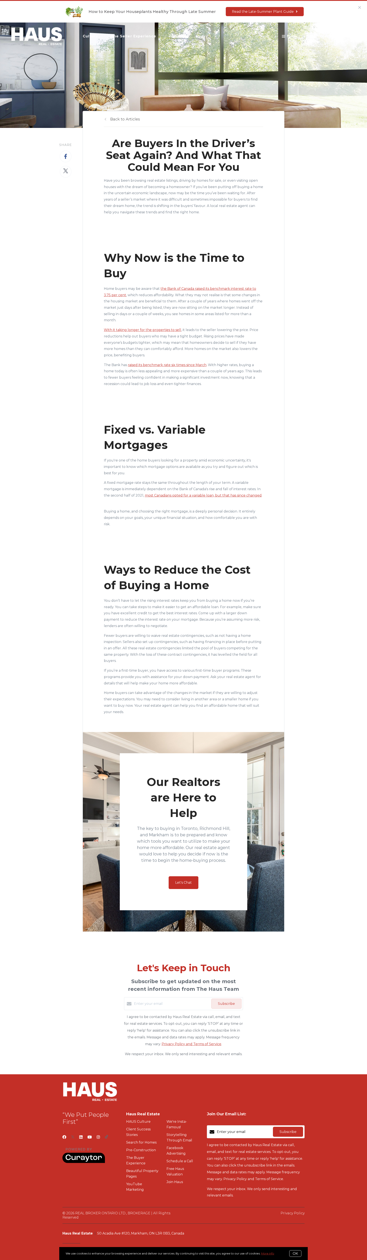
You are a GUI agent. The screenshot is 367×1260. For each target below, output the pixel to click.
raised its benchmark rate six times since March (167, 365)
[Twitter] (72, 1137)
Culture (90, 36)
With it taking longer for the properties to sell (142, 330)
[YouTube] (90, 1137)
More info (267, 1253)
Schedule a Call (180, 1161)
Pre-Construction (141, 1150)
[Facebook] (64, 1137)
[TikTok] (106, 1137)
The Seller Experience (133, 36)
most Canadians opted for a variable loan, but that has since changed (203, 495)
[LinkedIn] (81, 1137)
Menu (291, 36)
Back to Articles (125, 119)
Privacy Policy (293, 1213)
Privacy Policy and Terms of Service (191, 1044)
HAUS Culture (138, 1122)
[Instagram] (98, 1137)
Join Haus (179, 36)
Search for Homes (141, 1142)
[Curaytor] (83, 1162)
